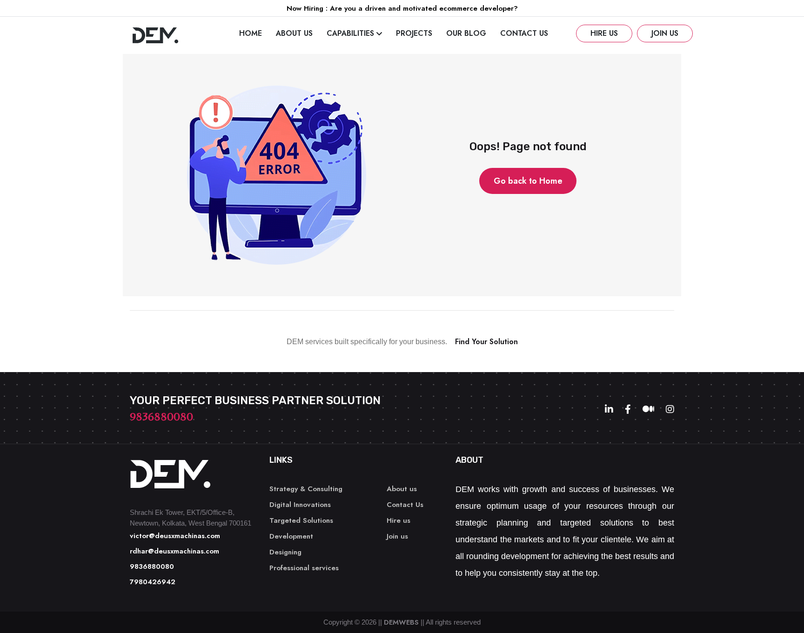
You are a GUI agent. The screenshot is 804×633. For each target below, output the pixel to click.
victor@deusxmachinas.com (175, 536)
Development (291, 536)
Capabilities (350, 33)
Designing (285, 552)
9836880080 (161, 416)
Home (250, 33)
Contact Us (524, 33)
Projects (414, 33)
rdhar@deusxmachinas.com (174, 551)
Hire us (604, 33)
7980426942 (152, 582)
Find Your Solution (486, 341)
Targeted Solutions (301, 520)
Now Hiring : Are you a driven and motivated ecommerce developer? (402, 8)
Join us (664, 33)
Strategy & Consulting (305, 489)
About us (294, 33)
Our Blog (466, 33)
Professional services (304, 568)
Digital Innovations (300, 505)
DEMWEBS (401, 622)
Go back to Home (528, 181)
